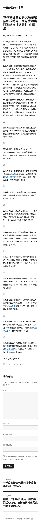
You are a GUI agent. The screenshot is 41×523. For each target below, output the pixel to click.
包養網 (12, 306)
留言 (5, 390)
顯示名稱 (7, 423)
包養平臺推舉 (10, 177)
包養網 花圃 (9, 349)
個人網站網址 (7, 445)
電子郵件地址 (8, 434)
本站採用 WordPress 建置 (25, 519)
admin (8, 364)
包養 (13, 174)
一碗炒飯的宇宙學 (13, 7)
